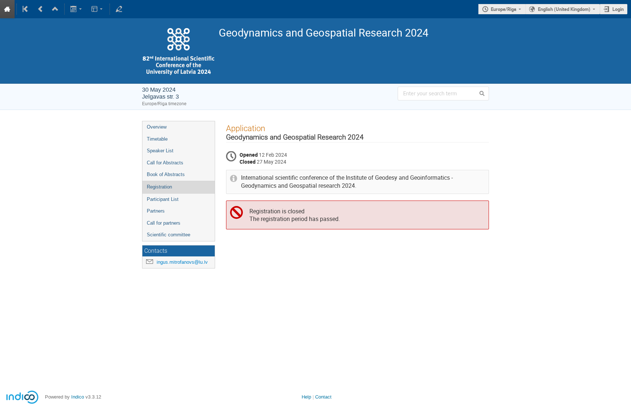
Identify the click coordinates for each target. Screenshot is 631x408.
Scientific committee (168, 234)
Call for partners (163, 223)
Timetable (157, 139)
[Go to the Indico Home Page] (7, 9)
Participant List (163, 199)
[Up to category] (55, 9)
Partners (156, 211)
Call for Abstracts (165, 162)
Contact (323, 397)
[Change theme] (97, 9)
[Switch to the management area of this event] (119, 9)
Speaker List (160, 150)
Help (306, 397)
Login (618, 9)
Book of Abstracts (166, 174)
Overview (157, 127)
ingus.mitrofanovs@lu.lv (182, 262)
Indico (77, 397)
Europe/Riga (503, 9)
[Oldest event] (26, 9)
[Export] (76, 9)
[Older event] (40, 9)
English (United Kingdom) (564, 9)
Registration (159, 187)
